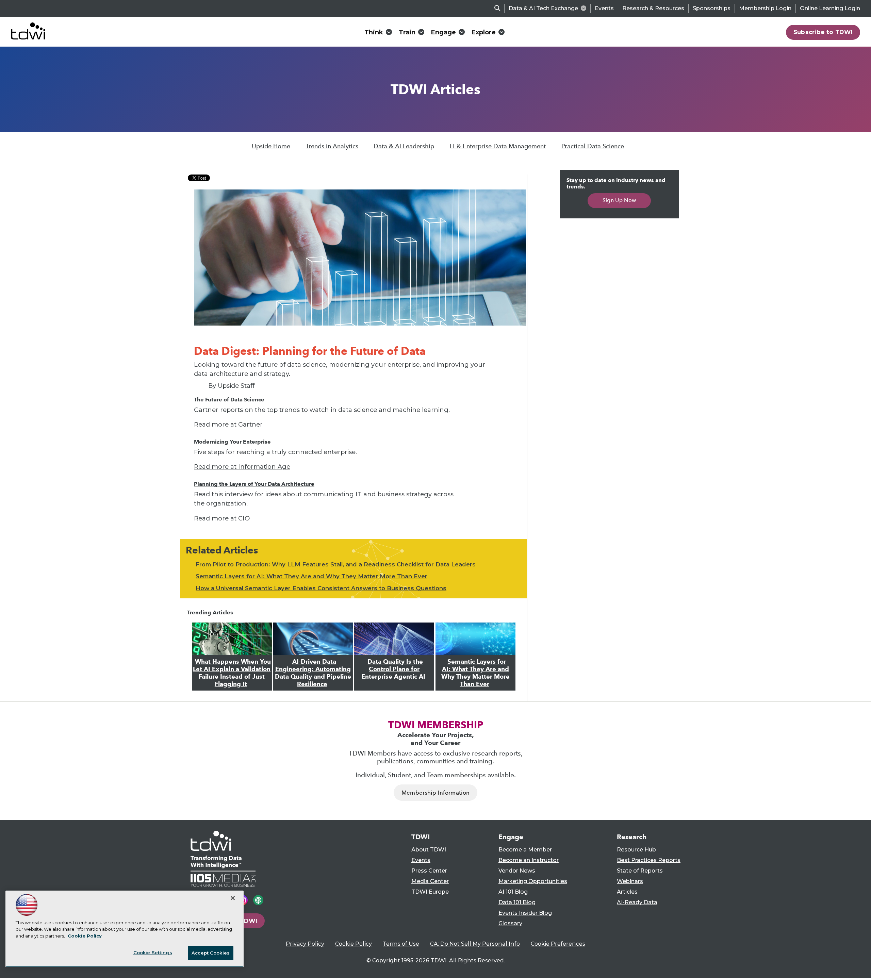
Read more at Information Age (242, 466)
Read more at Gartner (228, 424)
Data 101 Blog (517, 902)
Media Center (430, 881)
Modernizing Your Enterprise (232, 441)
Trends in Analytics (332, 146)
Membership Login (765, 8)
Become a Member (525, 849)
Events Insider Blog (525, 913)
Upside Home (271, 146)
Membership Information (435, 792)
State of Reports (640, 870)
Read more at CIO (222, 518)
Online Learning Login (830, 8)
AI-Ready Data (637, 902)
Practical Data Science (592, 146)
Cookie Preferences (558, 944)
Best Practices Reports (648, 860)
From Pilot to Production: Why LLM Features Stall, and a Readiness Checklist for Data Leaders (336, 564)
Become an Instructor (528, 860)
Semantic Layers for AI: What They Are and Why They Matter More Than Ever (311, 576)
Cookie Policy (353, 944)
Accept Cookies (211, 953)
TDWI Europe (430, 892)
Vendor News (516, 870)
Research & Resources (653, 8)
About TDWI (428, 849)
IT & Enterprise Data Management (498, 146)
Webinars (630, 881)
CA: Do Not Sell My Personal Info (475, 944)
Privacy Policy (305, 944)
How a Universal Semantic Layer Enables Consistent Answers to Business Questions (321, 588)
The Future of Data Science (229, 399)
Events (604, 8)
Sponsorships (711, 8)
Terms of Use (401, 944)
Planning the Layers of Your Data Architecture (254, 484)
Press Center (429, 870)
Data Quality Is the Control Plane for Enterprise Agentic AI (393, 669)
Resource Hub (636, 849)
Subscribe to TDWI (823, 32)
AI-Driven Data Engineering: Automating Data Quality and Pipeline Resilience (313, 673)
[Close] (232, 898)
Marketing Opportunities (532, 881)
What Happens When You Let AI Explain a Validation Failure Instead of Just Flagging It (232, 673)
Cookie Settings (152, 952)
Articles (627, 892)
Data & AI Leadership (404, 146)
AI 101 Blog (513, 892)
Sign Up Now (619, 200)
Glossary (510, 923)
